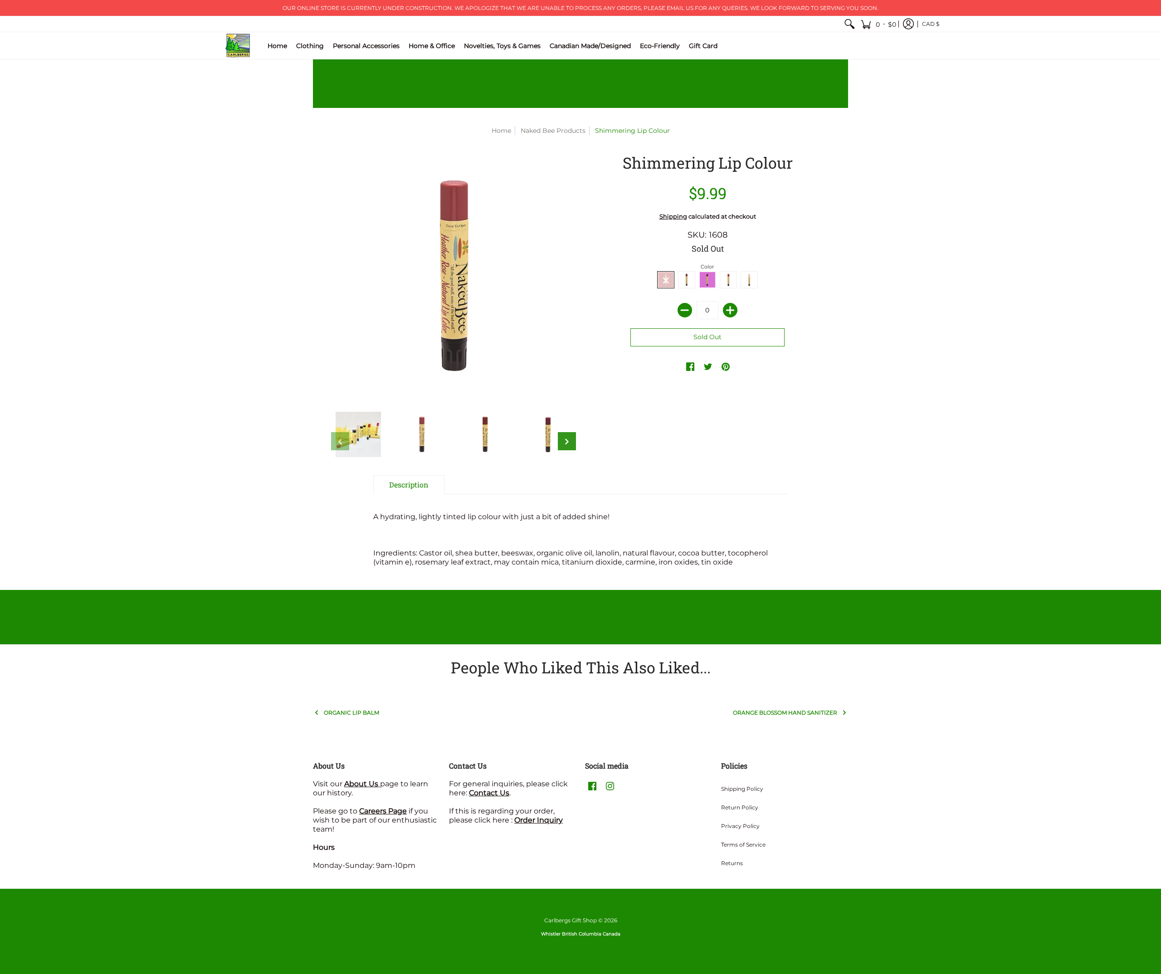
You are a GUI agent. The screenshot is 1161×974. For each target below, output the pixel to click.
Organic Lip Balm (351, 712)
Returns (732, 863)
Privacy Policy (740, 826)
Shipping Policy (742, 788)
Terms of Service (743, 844)
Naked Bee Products (553, 131)
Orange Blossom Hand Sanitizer (785, 712)
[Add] (730, 310)
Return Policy (739, 807)
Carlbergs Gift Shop (570, 920)
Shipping (673, 216)
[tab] (408, 484)
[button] (878, 24)
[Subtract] (685, 310)
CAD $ (930, 23)
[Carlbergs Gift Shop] (238, 45)
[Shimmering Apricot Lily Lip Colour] (485, 434)
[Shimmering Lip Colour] (358, 434)
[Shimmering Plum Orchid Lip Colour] (549, 434)
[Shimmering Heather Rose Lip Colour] (422, 434)
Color (707, 266)
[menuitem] (849, 24)
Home (501, 131)
